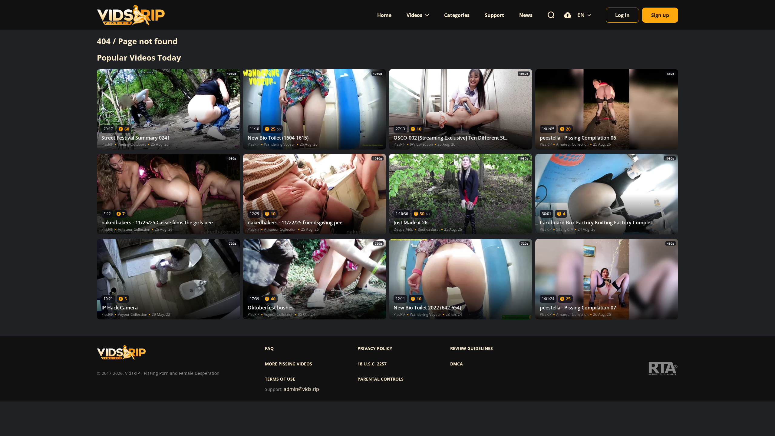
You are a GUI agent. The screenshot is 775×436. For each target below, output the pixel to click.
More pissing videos (288, 364)
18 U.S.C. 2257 (372, 364)
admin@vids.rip (301, 389)
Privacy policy (375, 348)
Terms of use (280, 379)
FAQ (269, 348)
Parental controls (381, 379)
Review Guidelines (471, 348)
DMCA (456, 364)
